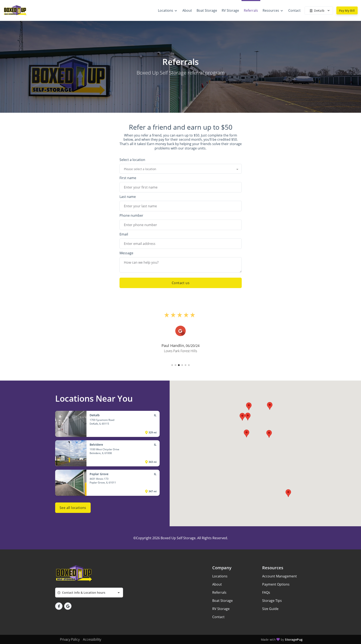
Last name (127, 196)
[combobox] (180, 169)
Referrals (219, 592)
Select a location (132, 159)
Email (123, 234)
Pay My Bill (347, 11)
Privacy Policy (70, 639)
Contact (218, 617)
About (217, 584)
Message (126, 253)
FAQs (266, 592)
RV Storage (221, 608)
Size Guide (270, 608)
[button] (172, 365)
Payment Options (276, 584)
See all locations (73, 507)
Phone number (131, 215)
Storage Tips (272, 600)
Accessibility (92, 639)
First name (127, 178)
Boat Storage (222, 600)
